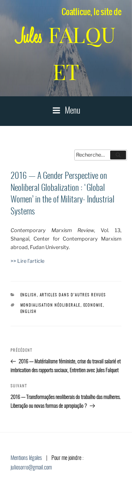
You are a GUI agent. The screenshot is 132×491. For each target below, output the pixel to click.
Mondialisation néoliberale (50, 305)
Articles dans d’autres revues (73, 295)
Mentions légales (26, 458)
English (28, 295)
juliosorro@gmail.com (31, 468)
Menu (72, 111)
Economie (93, 305)
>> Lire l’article (27, 261)
